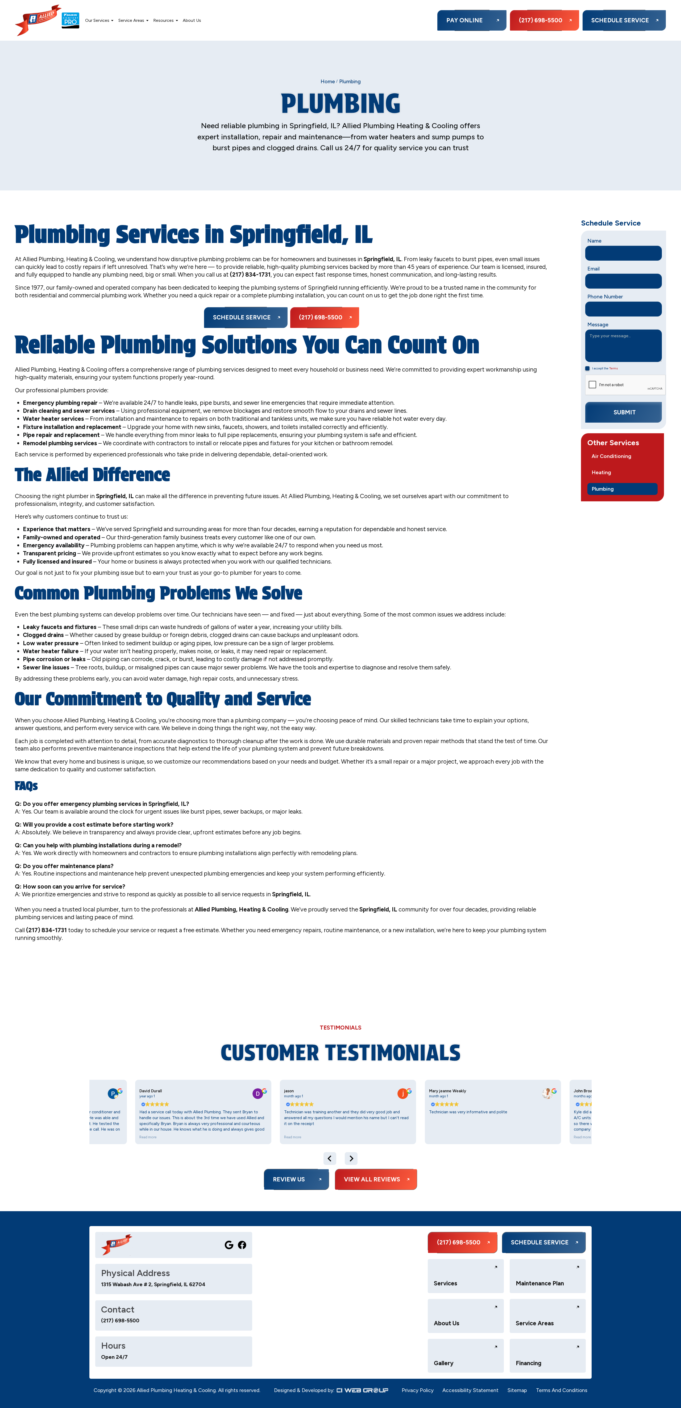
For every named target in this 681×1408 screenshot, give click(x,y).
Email (593, 269)
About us (192, 20)
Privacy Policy (418, 1390)
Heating (601, 472)
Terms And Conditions (561, 1390)
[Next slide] (351, 1158)
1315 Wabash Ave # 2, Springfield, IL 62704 (153, 1284)
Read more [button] (149, 1137)
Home (328, 81)
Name (594, 241)
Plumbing (603, 489)
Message (597, 325)
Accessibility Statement (470, 1390)
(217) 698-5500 (120, 1321)
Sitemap (517, 1390)
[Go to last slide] (329, 1158)
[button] (99, 20)
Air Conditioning (611, 456)
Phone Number (605, 297)
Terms (613, 368)
